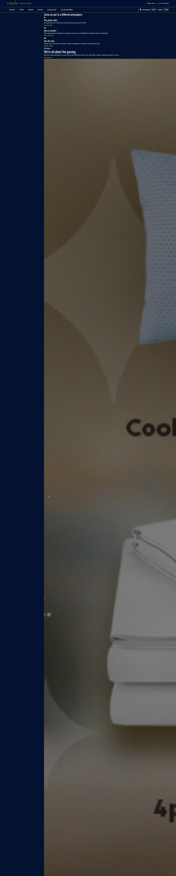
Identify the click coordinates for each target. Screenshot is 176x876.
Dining (30, 10)
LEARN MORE (48, 46)
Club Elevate (51, 10)
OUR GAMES (48, 25)
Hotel (21, 10)
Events (40, 10)
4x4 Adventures (67, 10)
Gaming (12, 10)
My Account (164, 3)
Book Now (151, 3)
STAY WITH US (48, 36)
